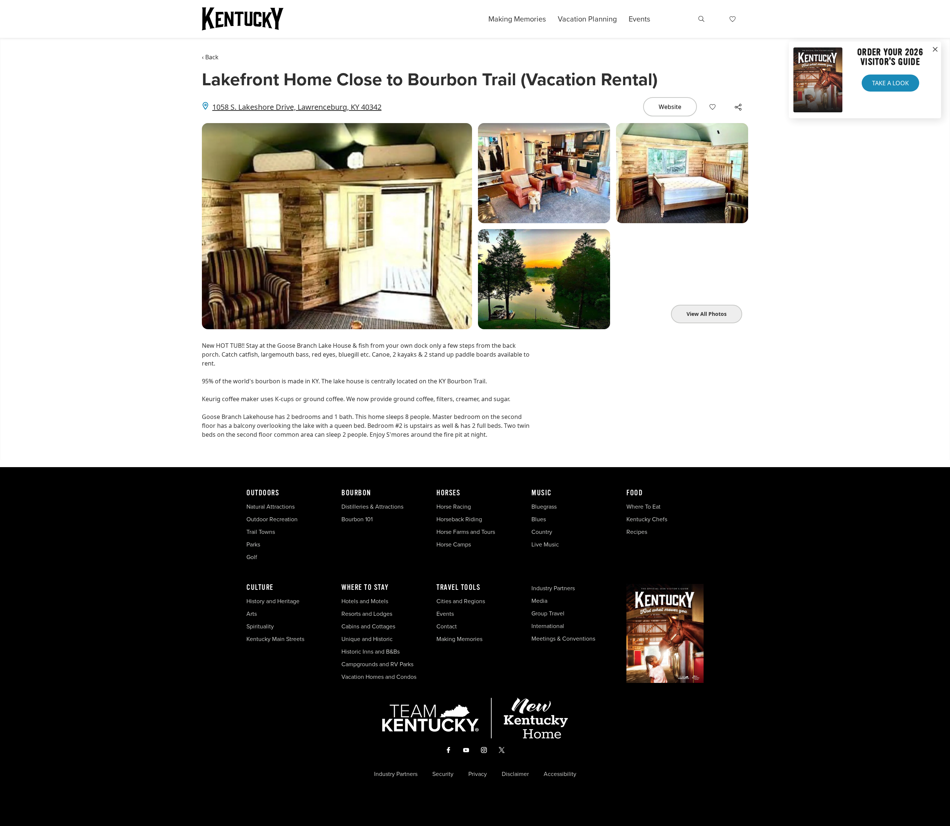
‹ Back (210, 57)
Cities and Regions (460, 601)
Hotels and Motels (364, 601)
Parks (253, 544)
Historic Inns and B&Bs (370, 651)
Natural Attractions (270, 506)
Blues (538, 519)
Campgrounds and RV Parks (377, 664)
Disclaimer (515, 774)
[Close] (935, 50)
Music (541, 493)
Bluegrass (544, 506)
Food (634, 493)
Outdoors (262, 493)
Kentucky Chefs (646, 519)
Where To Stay (365, 587)
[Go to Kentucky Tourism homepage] (243, 18)
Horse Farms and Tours (465, 532)
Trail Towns (260, 532)
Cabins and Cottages (368, 626)
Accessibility (560, 774)
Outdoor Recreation (272, 519)
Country (541, 532)
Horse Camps (453, 544)
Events (639, 18)
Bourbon (356, 493)
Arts (251, 613)
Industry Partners (553, 588)
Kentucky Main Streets (275, 639)
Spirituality (260, 626)
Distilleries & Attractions (372, 506)
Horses (448, 493)
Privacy (477, 774)
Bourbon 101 (357, 519)
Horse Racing (453, 506)
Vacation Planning (587, 18)
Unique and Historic (367, 639)
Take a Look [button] (890, 83)
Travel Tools (458, 587)
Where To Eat (643, 506)
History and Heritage (273, 601)
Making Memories (517, 19)
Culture (259, 587)
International (547, 626)
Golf (251, 557)
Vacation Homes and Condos (378, 677)
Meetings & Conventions (563, 638)
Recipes (637, 532)
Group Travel (547, 613)
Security (442, 774)
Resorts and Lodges (366, 613)
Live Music (545, 544)
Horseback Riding (459, 519)
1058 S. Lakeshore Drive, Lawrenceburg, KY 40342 (296, 107)
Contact (446, 626)
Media (539, 601)
